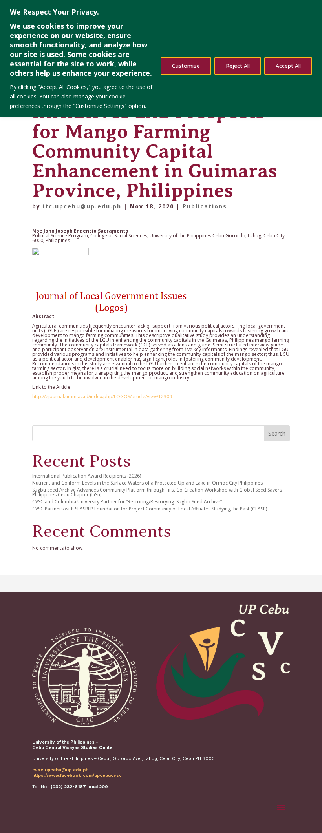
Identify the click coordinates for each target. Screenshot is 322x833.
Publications (205, 206)
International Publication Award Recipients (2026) (86, 475)
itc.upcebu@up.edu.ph (82, 206)
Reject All (238, 65)
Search (276, 433)
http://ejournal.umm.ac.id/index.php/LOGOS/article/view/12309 (102, 396)
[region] (161, 58)
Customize (186, 65)
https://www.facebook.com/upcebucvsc (77, 775)
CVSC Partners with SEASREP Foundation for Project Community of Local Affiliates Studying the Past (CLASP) (149, 508)
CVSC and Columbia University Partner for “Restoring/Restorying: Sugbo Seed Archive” (127, 501)
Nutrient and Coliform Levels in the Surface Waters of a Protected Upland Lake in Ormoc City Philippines (147, 482)
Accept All (288, 65)
